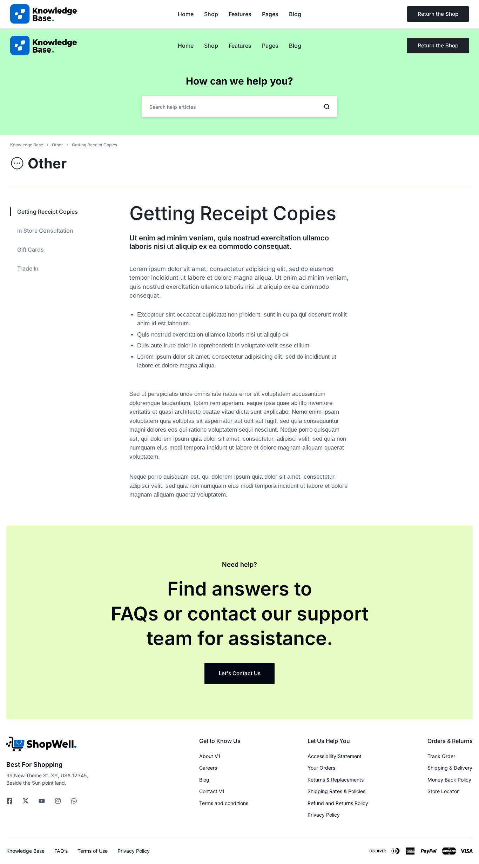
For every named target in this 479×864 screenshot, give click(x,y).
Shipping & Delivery (449, 768)
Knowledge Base (25, 851)
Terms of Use (92, 851)
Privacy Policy (324, 815)
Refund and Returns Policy (338, 803)
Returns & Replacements (336, 780)
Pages (270, 45)
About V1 (209, 756)
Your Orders (321, 768)
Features (240, 45)
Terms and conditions (223, 803)
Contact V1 (211, 791)
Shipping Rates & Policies (336, 791)
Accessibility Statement (335, 756)
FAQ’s (61, 851)
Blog (295, 45)
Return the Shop (438, 45)
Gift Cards (30, 249)
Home (186, 45)
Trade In (28, 268)
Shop (211, 45)
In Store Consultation (45, 230)
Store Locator (443, 791)
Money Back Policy (449, 780)
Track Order (441, 756)
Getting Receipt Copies (232, 213)
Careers (208, 768)
